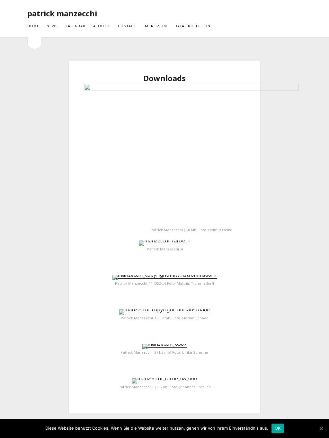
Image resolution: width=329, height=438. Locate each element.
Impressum (155, 25)
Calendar (75, 25)
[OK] (321, 428)
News (52, 25)
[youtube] (276, 13)
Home (33, 25)
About (100, 25)
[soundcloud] (287, 13)
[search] (300, 13)
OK (278, 428)
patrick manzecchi (62, 13)
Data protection (192, 25)
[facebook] (265, 13)
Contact (127, 25)
